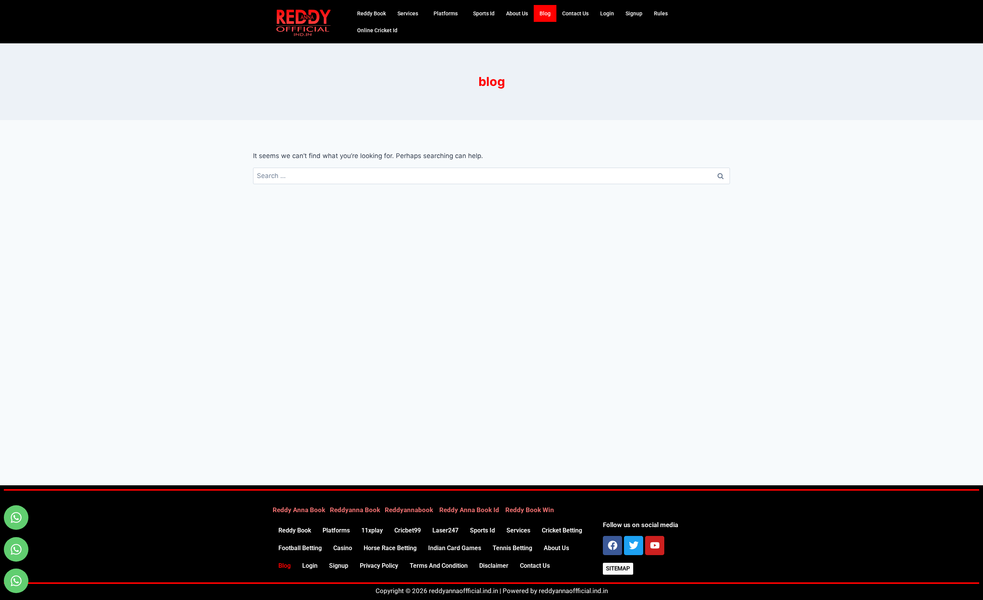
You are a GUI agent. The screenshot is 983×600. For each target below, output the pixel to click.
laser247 (445, 530)
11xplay (372, 530)
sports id (484, 13)
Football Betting (300, 548)
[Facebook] (612, 545)
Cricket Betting (562, 530)
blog (545, 13)
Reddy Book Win (529, 510)
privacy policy (379, 565)
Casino (342, 548)
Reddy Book (371, 13)
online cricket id (377, 30)
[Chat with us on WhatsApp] (16, 517)
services (407, 13)
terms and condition (439, 565)
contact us (575, 13)
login (607, 13)
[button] (410, 13)
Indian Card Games (454, 548)
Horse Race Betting (390, 548)
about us (517, 13)
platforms (446, 13)
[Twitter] (633, 545)
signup (634, 13)
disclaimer (493, 565)
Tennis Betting (512, 548)
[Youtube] (654, 545)
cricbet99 (407, 530)
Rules (661, 13)
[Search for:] (491, 176)
